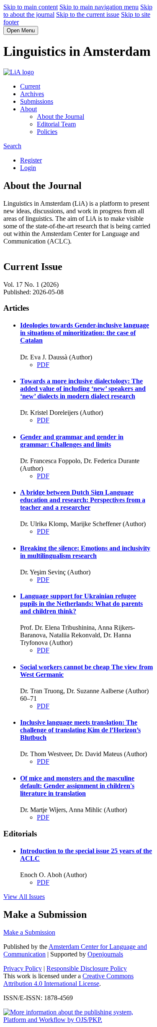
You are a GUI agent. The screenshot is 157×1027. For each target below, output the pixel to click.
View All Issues (24, 896)
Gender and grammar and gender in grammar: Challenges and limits (72, 440)
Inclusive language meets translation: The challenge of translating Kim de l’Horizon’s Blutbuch (80, 730)
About (28, 109)
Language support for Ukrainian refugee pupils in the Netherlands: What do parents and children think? (81, 603)
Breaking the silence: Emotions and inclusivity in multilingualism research (85, 552)
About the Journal (60, 116)
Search (12, 145)
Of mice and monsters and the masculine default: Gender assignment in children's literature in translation (77, 786)
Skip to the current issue (87, 14)
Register (31, 160)
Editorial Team (56, 124)
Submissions (36, 101)
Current (30, 86)
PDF (43, 364)
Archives (32, 93)
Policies (47, 131)
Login (28, 167)
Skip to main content (30, 6)
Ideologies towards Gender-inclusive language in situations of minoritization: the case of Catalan (84, 333)
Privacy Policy (22, 968)
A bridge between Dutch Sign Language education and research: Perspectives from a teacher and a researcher (82, 500)
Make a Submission (29, 932)
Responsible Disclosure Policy (86, 968)
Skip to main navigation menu (99, 6)
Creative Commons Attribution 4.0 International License (68, 979)
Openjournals (105, 954)
